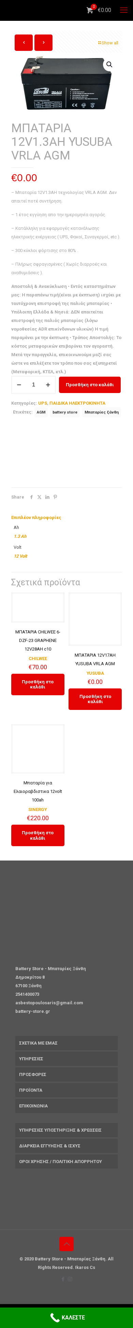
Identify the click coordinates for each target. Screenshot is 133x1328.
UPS (42, 403)
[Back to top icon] (66, 1244)
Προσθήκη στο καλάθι (90, 384)
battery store (65, 412)
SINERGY (37, 809)
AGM (41, 412)
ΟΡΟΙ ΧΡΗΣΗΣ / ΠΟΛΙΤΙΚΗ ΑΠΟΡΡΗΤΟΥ (60, 1161)
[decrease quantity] (19, 385)
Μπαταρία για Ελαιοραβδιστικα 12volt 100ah (38, 791)
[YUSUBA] (62, 454)
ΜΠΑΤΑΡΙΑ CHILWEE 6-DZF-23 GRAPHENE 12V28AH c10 (37, 640)
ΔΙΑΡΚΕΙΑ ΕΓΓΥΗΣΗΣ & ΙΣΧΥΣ (49, 1145)
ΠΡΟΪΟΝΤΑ (30, 1090)
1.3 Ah (20, 536)
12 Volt (20, 556)
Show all (110, 42)
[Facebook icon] (62, 1279)
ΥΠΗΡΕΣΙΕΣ (31, 1058)
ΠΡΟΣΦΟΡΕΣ (32, 1074)
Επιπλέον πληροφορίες (36, 517)
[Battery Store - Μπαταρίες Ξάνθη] (69, 10)
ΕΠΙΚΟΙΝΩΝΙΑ (33, 1105)
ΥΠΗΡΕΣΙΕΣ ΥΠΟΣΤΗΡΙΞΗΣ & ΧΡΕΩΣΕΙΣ (60, 1130)
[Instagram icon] (70, 1279)
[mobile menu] (124, 10)
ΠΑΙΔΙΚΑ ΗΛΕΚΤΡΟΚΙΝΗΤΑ (77, 403)
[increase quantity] (48, 385)
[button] (110, 64)
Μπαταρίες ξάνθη (102, 412)
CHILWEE (38, 658)
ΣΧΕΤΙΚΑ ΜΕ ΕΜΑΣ (38, 1043)
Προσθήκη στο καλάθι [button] (38, 684)
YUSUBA (95, 673)
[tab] (66, 517)
